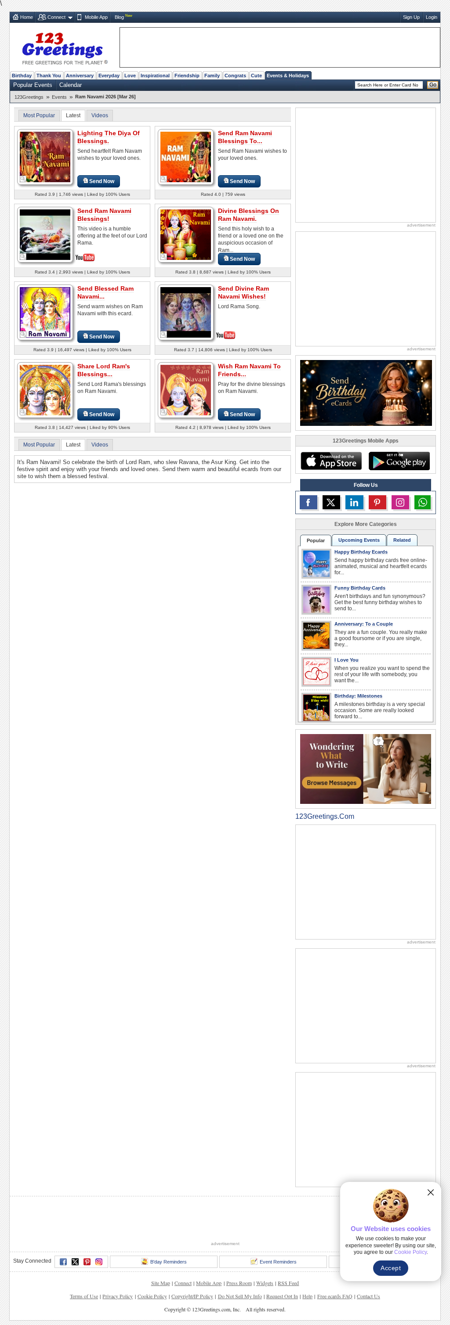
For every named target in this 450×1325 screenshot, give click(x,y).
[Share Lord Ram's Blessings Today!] (45, 389)
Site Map (160, 1250)
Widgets (264, 1250)
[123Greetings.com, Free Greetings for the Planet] (65, 47)
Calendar (70, 85)
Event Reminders (278, 1229)
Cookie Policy (152, 1263)
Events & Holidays (288, 75)
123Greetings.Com (324, 816)
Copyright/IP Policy (192, 1263)
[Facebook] (63, 1229)
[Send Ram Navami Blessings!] (45, 234)
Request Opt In (282, 1263)
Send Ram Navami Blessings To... (245, 137)
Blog (119, 17)
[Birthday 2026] (366, 392)
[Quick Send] (23, 179)
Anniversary (80, 75)
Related (402, 540)
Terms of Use (84, 1263)
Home (26, 17)
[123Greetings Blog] (365, 768)
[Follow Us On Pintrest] (377, 502)
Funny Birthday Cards (359, 587)
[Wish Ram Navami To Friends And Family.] (185, 389)
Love (130, 75)
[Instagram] (98, 1229)
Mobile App (96, 17)
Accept (391, 1267)
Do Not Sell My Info (240, 1263)
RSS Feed (288, 1250)
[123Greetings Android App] (399, 461)
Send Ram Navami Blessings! (104, 214)
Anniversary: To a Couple (363, 623)
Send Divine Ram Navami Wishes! (243, 292)
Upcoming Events (359, 540)
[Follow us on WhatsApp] (422, 502)
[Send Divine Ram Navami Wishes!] (185, 311)
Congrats (235, 75)
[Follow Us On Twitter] (331, 502)
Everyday (109, 75)
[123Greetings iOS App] (331, 461)
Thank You (48, 75)
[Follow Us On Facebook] (308, 502)
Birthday (22, 75)
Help (307, 1263)
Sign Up (411, 17)
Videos (99, 115)
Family (212, 75)
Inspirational (155, 75)
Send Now (101, 181)
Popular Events (32, 85)
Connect (56, 17)
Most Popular (39, 115)
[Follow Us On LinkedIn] (354, 502)
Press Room (239, 1250)
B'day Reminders (168, 1229)
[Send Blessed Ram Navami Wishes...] (45, 312)
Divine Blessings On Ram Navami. (248, 214)
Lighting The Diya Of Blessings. (108, 137)
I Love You (346, 659)
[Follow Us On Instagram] (400, 502)
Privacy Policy (117, 1263)
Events (59, 97)
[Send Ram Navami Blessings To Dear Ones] (185, 156)
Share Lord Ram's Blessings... (103, 370)
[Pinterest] (87, 1229)
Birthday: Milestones (358, 696)
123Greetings (29, 97)
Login (431, 17)
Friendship (187, 75)
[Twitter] (75, 1229)
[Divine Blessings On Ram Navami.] (185, 234)
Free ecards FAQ (334, 1263)
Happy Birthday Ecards (361, 551)
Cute (256, 75)
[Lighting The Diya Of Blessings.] (45, 156)
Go (432, 84)
